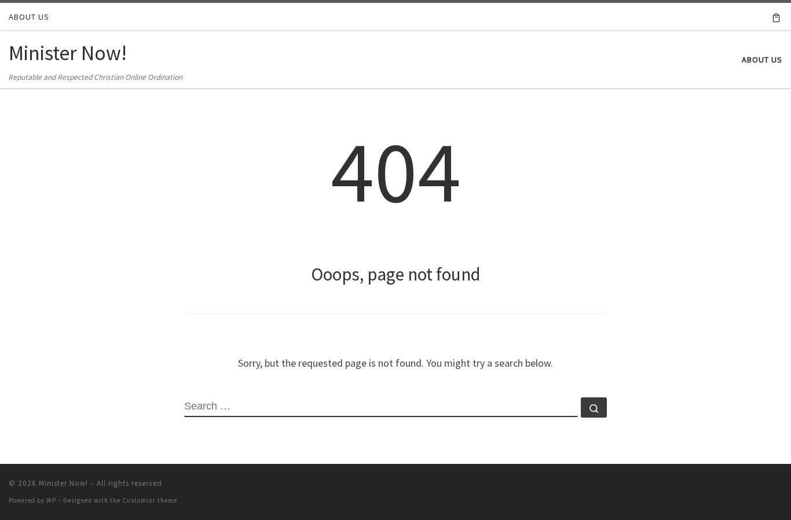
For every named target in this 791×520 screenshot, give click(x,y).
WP (51, 500)
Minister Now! (63, 483)
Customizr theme (149, 500)
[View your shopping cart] (776, 17)
